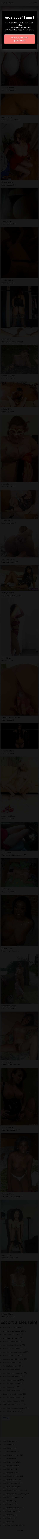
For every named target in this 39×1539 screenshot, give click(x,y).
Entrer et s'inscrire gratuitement (19, 39)
